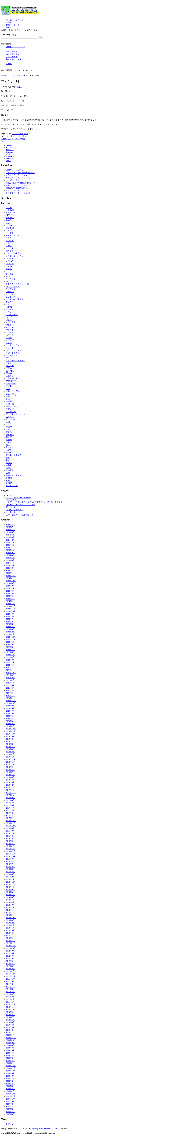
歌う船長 (10, 435)
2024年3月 (10, 599)
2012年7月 (10, 956)
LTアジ (9, 215)
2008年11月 (11, 1068)
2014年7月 (10, 895)
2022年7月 (10, 650)
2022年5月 (10, 655)
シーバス (10, 292)
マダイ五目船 (12, 322)
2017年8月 (10, 800)
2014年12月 (11, 882)
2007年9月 (10, 1101)
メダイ (9, 343)
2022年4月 (10, 657)
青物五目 (10, 470)
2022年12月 (11, 637)
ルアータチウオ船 (17, 139)
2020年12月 (11, 698)
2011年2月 (10, 999)
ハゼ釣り (10, 307)
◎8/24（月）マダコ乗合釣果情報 (20, 173)
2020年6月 (10, 713)
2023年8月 (10, 616)
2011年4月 (10, 994)
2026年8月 (10, 525)
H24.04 (9, 208)
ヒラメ (9, 312)
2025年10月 (11, 550)
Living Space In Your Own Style (18, 498)
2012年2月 (10, 969)
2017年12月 (11, 790)
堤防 (8, 389)
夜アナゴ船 (11, 412)
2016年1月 (10, 849)
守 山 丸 (11, 507)
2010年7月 (10, 1017)
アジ (8, 223)
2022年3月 (10, 660)
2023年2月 (10, 632)
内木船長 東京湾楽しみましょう (20, 505)
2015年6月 (10, 867)
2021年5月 (10, 685)
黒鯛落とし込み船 (13, 475)
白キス (9, 442)
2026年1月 (10, 542)
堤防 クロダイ (12, 391)
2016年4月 (10, 841)
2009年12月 (11, 1035)
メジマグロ (11, 340)
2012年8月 (10, 953)
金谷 (8, 458)
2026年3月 (10, 537)
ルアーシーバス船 (13, 350)
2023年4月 (10, 627)
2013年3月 (10, 935)
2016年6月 (10, 836)
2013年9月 (10, 920)
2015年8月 (10, 861)
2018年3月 (10, 782)
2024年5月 (10, 593)
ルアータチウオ (12, 353)
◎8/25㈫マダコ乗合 (14, 170)
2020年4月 (10, 719)
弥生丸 (19, 87)
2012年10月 (11, 948)
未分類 (9, 432)
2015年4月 (10, 872)
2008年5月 (10, 1084)
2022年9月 (10, 644)
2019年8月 (10, 739)
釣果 (23, 75)
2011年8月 (10, 984)
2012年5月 (10, 961)
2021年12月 (11, 667)
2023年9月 (10, 614)
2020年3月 (10, 721)
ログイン (10, 1124)
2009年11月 (11, 1038)
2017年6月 (10, 805)
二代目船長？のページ (15, 361)
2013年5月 (10, 930)
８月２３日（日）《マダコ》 (18, 185)
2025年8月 (10, 555)
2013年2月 (10, 938)
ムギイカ (10, 335)
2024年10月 (11, 581)
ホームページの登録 (14, 20)
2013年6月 (10, 928)
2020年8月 (10, 708)
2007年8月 (10, 1104)
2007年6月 (10, 1109)
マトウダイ (11, 330)
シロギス (10, 281)
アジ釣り (10, 225)
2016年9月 (10, 828)
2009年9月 (10, 1043)
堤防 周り (11, 394)
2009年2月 (10, 1061)
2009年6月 (10, 1050)
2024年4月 (10, 596)
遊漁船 (9, 452)
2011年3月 (10, 997)
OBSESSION (11, 500)
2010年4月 (10, 1025)
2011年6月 (10, 989)
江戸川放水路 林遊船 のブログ (20, 515)
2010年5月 (10, 1022)
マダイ (9, 320)
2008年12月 (11, 1066)
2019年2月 (10, 754)
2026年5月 (10, 532)
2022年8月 (10, 647)
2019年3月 (10, 752)
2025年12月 (11, 545)
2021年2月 (10, 693)
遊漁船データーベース (15, 47)
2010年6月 (10, 1020)
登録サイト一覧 (12, 25)
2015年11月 (11, 854)
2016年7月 (10, 833)
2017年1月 (10, 818)
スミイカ (10, 294)
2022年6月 (10, 652)
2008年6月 (10, 1081)
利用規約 (33, 1128)
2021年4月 (10, 688)
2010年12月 (11, 1004)
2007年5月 (10, 1112)
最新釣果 (5, 139)
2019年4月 (10, 749)
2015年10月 (11, 856)
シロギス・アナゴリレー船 (17, 284)
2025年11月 (11, 547)
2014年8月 (10, 892)
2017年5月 (10, 808)
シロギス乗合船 (12, 287)
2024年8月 (10, 586)
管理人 (9, 22)
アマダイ (10, 230)
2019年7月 (10, 741)
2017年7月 (10, 803)
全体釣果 (10, 371)
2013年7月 (10, 925)
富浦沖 (9, 427)
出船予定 (10, 376)
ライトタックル (12, 345)
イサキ (9, 238)
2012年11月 (11, 946)
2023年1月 (10, 634)
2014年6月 (10, 897)
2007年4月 (10, 1114)
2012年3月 (10, 966)
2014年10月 (11, 887)
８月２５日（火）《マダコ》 (18, 175)
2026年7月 (10, 527)
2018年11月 (11, 762)
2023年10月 (11, 611)
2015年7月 (10, 864)
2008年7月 (10, 1078)
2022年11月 (11, 639)
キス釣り (10, 266)
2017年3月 (10, 813)
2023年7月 (10, 619)
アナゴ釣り (11, 228)
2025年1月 (10, 573)
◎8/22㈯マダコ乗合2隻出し (18, 188)
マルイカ (10, 332)
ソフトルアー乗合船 (14, 299)
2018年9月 (10, 767)
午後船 (9, 386)
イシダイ (10, 241)
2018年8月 (10, 770)
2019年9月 (10, 736)
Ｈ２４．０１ (12, 486)
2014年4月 (10, 902)
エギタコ (10, 251)
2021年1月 (10, 696)
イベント (10, 248)
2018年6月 (10, 775)
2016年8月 (10, 831)
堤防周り (10, 401)
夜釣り (9, 422)
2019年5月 (10, 747)
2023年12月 (11, 606)
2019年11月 (11, 731)
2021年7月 (10, 680)
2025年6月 (10, 560)
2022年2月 (10, 662)
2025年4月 (10, 565)
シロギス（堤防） (13, 180)
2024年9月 (10, 583)
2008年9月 (10, 1073)
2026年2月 (10, 540)
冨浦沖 (9, 373)
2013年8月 (10, 923)
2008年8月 (10, 1076)
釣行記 (9, 463)
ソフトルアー (12, 297)
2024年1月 (10, 604)
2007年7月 (10, 1106)
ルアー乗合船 (12, 355)
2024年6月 (10, 591)
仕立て (9, 363)
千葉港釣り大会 (12, 378)
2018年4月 (10, 780)
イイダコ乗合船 (12, 235)
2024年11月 (11, 578)
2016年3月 (10, 844)
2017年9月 (10, 798)
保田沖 (9, 368)
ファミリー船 (15, 75)
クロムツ (10, 274)
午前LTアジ (11, 381)
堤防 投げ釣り (12, 396)
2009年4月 (10, 1055)
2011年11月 (11, 976)
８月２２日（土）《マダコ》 (18, 190)
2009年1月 (10, 1063)
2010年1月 (10, 1032)
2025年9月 (10, 553)
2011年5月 (10, 992)
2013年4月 (10, 933)
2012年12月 (11, 943)
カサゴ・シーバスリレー (16, 256)
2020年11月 (11, 701)
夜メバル (10, 417)
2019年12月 (11, 729)
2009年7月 (10, 1048)
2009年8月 (10, 1045)
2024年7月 (10, 588)
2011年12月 (11, 974)
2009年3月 (10, 1058)
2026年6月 (10, 530)
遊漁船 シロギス (13, 455)
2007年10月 (11, 1099)
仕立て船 (10, 366)
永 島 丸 (11, 512)
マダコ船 (10, 327)
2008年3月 (10, 1089)
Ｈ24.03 (9, 483)
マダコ (9, 325)
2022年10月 (11, 642)
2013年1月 (10, 941)
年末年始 (10, 429)
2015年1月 (10, 879)
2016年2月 (10, 846)
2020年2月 (10, 724)
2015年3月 (10, 874)
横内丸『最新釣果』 (14, 510)
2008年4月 (10, 1086)
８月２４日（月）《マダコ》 (18, 178)
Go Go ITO (10, 495)
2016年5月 (10, 838)
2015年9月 (10, 859)
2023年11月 (11, 609)
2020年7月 (10, 711)
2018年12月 (11, 759)
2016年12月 (11, 821)
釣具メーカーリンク (14, 51)
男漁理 (9, 440)
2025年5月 (10, 563)
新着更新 (10, 27)
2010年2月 (10, 1030)
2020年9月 (10, 706)
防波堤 (9, 468)
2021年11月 (11, 670)
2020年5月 (10, 716)
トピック (10, 304)
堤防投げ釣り (12, 406)
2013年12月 (11, 912)
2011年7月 (10, 987)
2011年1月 (10, 1002)
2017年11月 (11, 793)
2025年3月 (10, 568)
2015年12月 (11, 851)
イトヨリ (10, 243)
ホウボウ (10, 317)
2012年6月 (10, 958)
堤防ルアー (11, 399)
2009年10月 (11, 1040)
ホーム (9, 64)
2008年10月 (11, 1071)
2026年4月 (10, 535)
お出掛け (10, 218)
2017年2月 (10, 816)
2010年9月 (10, 1012)
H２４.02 (10, 210)
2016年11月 (11, 823)
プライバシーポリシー (48, 1128)
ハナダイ (10, 309)
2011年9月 (10, 981)
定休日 (9, 424)
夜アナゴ (10, 409)
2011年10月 (11, 979)
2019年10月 (11, 734)
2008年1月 (10, 1091)
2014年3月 (10, 905)
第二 (8, 445)
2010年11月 (11, 1007)
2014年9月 (10, 890)
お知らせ (10, 220)
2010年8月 (10, 1015)
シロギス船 (11, 289)
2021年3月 (10, 690)
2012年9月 (10, 951)
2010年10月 (11, 1009)
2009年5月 (10, 1053)
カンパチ (10, 264)
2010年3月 (10, 1027)
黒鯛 (8, 473)
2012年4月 (10, 964)
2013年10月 (11, 918)
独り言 (9, 437)
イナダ (9, 246)
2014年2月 (10, 907)
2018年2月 (10, 785)
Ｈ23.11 (9, 478)
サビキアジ (11, 279)
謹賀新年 (10, 450)
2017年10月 (11, 795)
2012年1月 (10, 971)
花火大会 (10, 447)
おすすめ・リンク (13, 59)
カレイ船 (10, 258)
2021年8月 (10, 678)
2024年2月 (10, 601)
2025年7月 (10, 558)
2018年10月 (11, 764)
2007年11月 (11, 1096)
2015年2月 (10, 877)
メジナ (9, 338)
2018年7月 (10, 772)
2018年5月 (10, 777)
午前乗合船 (11, 384)
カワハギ (10, 261)
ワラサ (9, 358)
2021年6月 (10, 683)
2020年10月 (11, 703)
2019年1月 (10, 757)
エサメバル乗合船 (13, 253)
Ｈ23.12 (9, 481)
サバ (8, 276)
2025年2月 (10, 570)
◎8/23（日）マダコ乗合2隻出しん (21, 183)
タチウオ (10, 302)
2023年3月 (10, 629)
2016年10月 (11, 826)
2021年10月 (11, 673)
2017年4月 (10, 810)
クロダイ (10, 271)
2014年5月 (10, 900)
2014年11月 (11, 884)
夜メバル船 (11, 419)
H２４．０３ (11, 212)
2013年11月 (11, 915)
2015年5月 (10, 869)
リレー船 (10, 348)
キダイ (9, 269)
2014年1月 (10, 910)
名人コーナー (12, 57)
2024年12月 (11, 576)
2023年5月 (10, 624)
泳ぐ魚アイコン (12, 54)
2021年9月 (10, 675)
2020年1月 (10, 726)
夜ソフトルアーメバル (15, 414)
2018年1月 (10, 787)
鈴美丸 (9, 465)
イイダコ (10, 233)
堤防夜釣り (11, 404)
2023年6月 (10, 622)
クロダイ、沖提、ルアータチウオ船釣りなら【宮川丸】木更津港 (34, 502)
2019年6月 (10, 744)
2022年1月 (10, 665)
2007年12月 (11, 1094)
